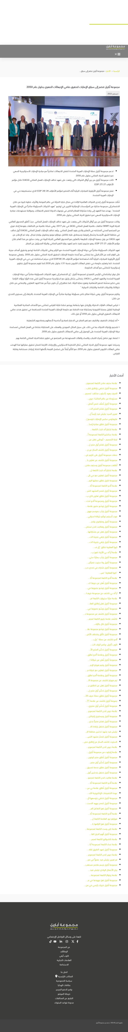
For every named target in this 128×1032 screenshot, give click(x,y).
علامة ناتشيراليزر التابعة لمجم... (103, 839)
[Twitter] (72, 942)
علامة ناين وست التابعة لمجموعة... (101, 828)
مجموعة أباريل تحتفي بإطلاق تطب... (101, 388)
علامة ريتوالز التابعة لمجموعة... (103, 875)
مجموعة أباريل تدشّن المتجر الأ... (103, 649)
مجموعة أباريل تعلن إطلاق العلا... (102, 603)
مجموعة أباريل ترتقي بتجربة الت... (102, 536)
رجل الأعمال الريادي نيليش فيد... (102, 869)
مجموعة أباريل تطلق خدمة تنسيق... (101, 767)
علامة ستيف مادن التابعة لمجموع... (101, 383)
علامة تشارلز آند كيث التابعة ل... (103, 470)
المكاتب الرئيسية (65, 976)
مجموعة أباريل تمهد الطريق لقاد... (102, 849)
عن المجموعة (64, 947)
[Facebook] (77, 942)
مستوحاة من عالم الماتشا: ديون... (102, 398)
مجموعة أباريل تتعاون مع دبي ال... (101, 475)
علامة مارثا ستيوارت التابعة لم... (103, 598)
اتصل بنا (64, 972)
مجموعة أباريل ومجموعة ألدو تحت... (100, 501)
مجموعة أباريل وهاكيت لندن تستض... (100, 526)
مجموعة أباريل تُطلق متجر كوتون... (101, 757)
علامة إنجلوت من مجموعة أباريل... (102, 752)
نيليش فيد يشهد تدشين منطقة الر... (101, 731)
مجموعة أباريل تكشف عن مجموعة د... (100, 613)
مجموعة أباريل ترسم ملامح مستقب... (100, 864)
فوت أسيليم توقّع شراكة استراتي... (101, 516)
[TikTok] (50, 942)
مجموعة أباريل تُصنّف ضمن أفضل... (101, 403)
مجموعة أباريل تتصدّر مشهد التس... (101, 736)
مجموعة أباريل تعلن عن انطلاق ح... (101, 685)
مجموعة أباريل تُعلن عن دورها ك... (102, 583)
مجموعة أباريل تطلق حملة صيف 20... (100, 695)
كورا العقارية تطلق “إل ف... (105, 547)
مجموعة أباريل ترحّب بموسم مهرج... (101, 511)
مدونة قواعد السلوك (64, 1002)
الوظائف (64, 951)
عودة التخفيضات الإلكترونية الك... (102, 793)
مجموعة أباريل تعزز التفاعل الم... (103, 808)
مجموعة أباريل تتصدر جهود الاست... (101, 803)
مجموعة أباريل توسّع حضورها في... (101, 588)
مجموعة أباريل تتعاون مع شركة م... (101, 670)
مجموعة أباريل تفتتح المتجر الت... (102, 408)
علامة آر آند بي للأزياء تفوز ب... (103, 552)
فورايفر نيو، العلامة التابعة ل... (103, 818)
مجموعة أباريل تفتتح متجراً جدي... (102, 721)
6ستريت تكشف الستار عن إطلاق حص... (99, 741)
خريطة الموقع (64, 993)
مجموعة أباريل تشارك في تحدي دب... (100, 567)
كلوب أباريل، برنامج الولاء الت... (103, 644)
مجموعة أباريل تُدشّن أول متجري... (102, 705)
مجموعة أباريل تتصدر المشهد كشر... (101, 490)
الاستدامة (64, 964)
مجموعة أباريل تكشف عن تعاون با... (101, 460)
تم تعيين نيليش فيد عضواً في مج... (101, 859)
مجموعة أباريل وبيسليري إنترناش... (102, 716)
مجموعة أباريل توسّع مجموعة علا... (101, 629)
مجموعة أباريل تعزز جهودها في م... (101, 880)
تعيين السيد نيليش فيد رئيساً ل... (102, 413)
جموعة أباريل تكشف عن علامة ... (101, 700)
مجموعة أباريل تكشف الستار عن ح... (101, 449)
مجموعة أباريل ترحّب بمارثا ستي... (102, 557)
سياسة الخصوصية (64, 980)
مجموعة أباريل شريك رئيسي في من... (100, 885)
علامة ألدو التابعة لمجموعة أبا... (102, 485)
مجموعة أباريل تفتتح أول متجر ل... (102, 444)
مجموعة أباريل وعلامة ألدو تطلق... (101, 654)
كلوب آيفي (64, 955)
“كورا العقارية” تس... (108, 572)
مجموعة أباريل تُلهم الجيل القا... (103, 834)
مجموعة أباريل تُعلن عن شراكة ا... (102, 659)
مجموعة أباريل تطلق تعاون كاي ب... (101, 496)
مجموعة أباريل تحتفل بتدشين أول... (101, 772)
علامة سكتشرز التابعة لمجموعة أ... (101, 434)
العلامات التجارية (64, 960)
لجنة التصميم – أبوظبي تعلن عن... (102, 439)
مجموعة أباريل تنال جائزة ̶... (105, 624)
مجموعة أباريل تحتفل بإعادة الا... (102, 726)
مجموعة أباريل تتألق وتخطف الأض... (101, 634)
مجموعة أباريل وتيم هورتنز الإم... (102, 665)
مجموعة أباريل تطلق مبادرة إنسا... (102, 424)
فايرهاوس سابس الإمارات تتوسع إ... (101, 419)
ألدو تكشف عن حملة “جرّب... (104, 639)
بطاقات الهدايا (64, 985)
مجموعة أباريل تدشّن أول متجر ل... (102, 690)
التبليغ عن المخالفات (64, 998)
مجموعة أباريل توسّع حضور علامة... (101, 506)
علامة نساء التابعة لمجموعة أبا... (102, 844)
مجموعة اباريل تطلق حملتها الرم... (102, 480)
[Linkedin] (60, 942)
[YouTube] (55, 942)
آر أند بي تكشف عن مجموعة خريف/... (100, 593)
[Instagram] (66, 942)
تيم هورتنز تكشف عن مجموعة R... (102, 680)
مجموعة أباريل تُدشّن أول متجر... (103, 762)
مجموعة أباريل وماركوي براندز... (103, 521)
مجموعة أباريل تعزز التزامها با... (103, 823)
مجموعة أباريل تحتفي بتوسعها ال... (101, 798)
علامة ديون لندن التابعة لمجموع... (101, 711)
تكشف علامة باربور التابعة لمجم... (102, 618)
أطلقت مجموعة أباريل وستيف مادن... (100, 465)
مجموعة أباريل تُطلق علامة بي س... (101, 788)
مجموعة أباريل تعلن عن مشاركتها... (101, 531)
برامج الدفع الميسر (64, 989)
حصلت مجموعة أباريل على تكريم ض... (100, 454)
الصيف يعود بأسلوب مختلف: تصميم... (100, 393)
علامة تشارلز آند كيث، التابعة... (103, 429)
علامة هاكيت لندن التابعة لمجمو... (101, 777)
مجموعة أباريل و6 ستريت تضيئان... (102, 562)
